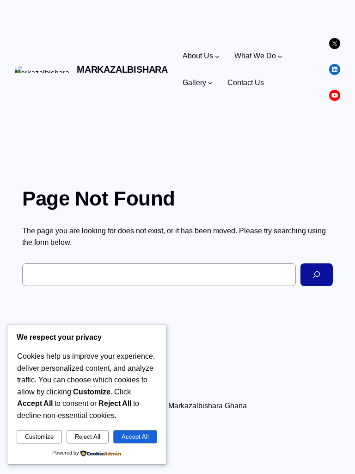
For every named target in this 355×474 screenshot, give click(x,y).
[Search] (316, 274)
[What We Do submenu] (280, 56)
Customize (39, 436)
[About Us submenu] (217, 56)
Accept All (135, 436)
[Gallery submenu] (210, 83)
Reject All (87, 436)
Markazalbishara (122, 69)
